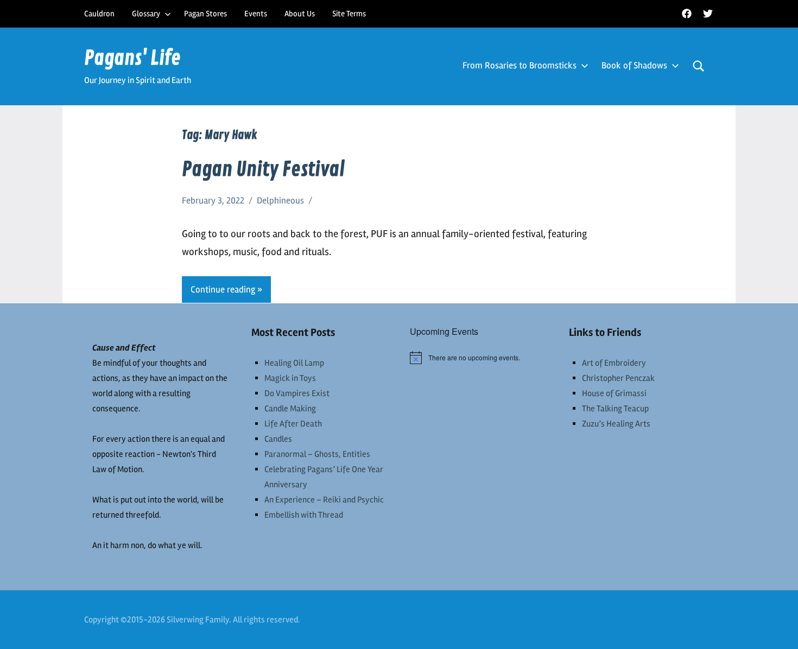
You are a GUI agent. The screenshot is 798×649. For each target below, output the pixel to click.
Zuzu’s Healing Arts (616, 423)
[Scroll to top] (775, 626)
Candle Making (290, 408)
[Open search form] (698, 66)
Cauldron (99, 13)
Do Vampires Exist (297, 393)
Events (255, 13)
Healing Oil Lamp (294, 363)
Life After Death (293, 423)
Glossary (146, 13)
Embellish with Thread (303, 515)
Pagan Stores (205, 13)
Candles (278, 439)
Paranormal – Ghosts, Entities (317, 454)
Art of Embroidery (614, 363)
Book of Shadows (634, 65)
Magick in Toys (290, 378)
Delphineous (280, 200)
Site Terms (349, 13)
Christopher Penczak (618, 378)
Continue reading (223, 289)
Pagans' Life (132, 58)
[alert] (478, 357)
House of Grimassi (614, 393)
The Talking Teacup (615, 408)
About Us (299, 13)
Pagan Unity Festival (263, 169)
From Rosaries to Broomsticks (520, 65)
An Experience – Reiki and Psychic (324, 499)
